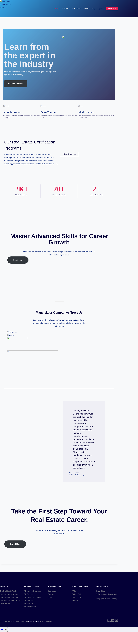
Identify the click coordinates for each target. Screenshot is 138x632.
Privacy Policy (77, 597)
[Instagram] (116, 620)
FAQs (74, 591)
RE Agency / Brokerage (32, 591)
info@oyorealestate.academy (106, 599)
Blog (93, 8)
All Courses (76, 8)
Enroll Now (112, 8)
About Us (65, 8)
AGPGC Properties (33, 621)
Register (51, 594)
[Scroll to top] (2, 630)
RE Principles (29, 600)
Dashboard (52, 591)
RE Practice (28, 603)
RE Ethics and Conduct (32, 597)
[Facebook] (109, 620)
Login (50, 597)
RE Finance (28, 594)
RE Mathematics (30, 606)
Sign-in (100, 8)
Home (57, 8)
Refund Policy (77, 594)
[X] (112, 620)
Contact (86, 8)
